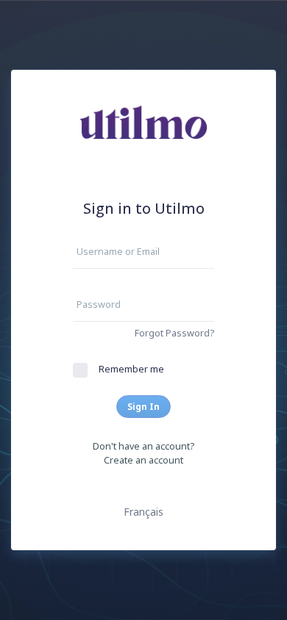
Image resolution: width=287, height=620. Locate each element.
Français (143, 512)
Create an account (143, 460)
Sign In (143, 406)
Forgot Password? (174, 333)
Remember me (131, 369)
